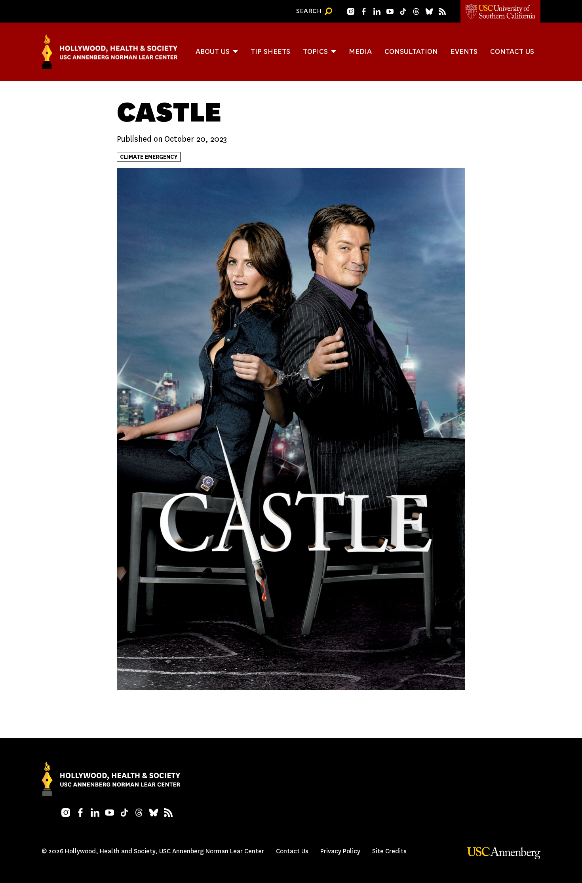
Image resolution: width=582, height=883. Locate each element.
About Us (213, 51)
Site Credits (389, 851)
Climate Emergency (148, 157)
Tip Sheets (270, 51)
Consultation (411, 51)
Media (360, 51)
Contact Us (512, 51)
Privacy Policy (340, 851)
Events (464, 51)
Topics (315, 51)
